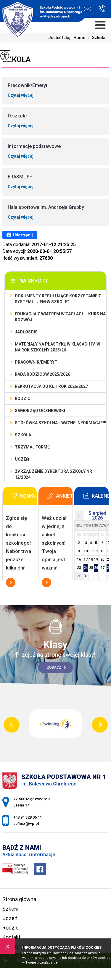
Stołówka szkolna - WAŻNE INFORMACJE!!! (60, 422)
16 (79, 559)
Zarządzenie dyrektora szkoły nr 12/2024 (53, 474)
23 (79, 568)
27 (102, 568)
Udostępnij (23, 235)
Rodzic (22, 398)
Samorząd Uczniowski (40, 410)
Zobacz (54, 667)
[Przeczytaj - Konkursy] (29, 497)
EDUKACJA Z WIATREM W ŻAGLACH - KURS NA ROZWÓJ (60, 317)
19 (96, 559)
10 (86, 551)
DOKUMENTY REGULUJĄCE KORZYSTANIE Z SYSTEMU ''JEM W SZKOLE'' (58, 298)
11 (91, 551)
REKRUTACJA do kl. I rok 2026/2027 (51, 386)
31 (86, 576)
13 (102, 551)
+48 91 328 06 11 (99, 9)
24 (86, 568)
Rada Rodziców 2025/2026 (42, 374)
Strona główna (19, 899)
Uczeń (22, 459)
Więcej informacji (10, 582)
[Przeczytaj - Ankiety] (64, 497)
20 (102, 559)
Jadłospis (26, 332)
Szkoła (96, 38)
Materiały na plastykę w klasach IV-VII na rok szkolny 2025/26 (58, 347)
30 (79, 576)
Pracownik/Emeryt (36, 362)
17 (86, 559)
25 (91, 568)
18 (91, 559)
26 (96, 568)
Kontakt (11, 937)
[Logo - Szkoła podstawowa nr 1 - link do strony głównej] (44, 11)
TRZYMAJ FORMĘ (32, 447)
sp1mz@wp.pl (89, 9)
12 (96, 551)
